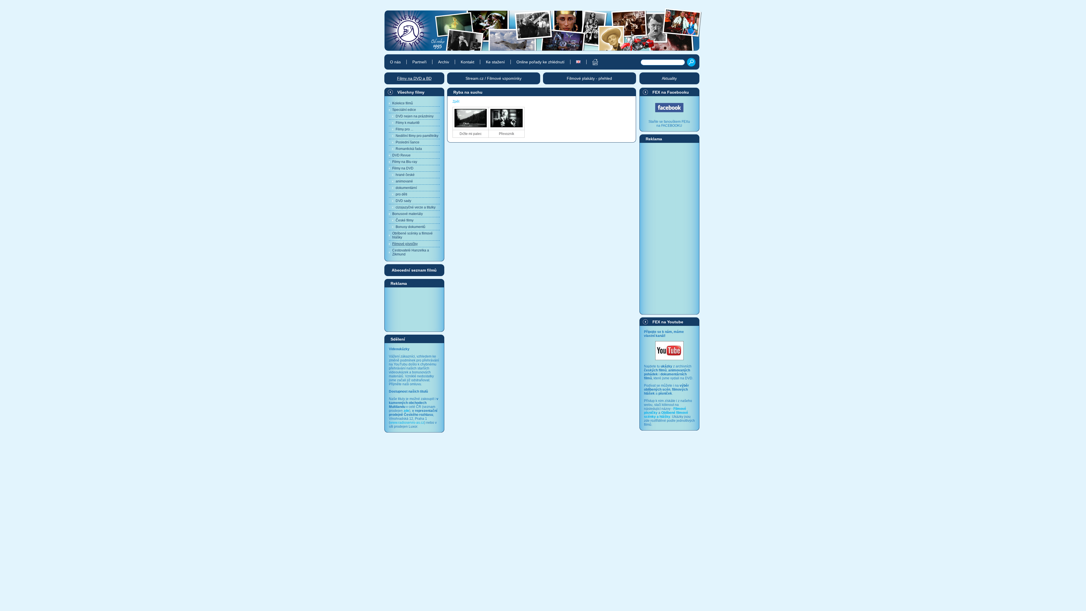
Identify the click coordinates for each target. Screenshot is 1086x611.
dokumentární (406, 188)
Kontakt (467, 62)
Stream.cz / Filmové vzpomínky (494, 78)
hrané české (405, 175)
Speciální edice (404, 110)
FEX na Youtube (667, 322)
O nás (395, 62)
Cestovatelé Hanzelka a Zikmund (410, 252)
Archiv (443, 62)
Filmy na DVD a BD (414, 78)
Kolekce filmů (402, 103)
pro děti (401, 194)
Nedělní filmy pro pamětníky (417, 136)
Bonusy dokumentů (410, 227)
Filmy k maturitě (408, 123)
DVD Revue (401, 155)
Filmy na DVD (402, 168)
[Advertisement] (414, 309)
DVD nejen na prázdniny (415, 116)
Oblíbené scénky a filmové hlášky (412, 235)
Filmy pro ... (404, 129)
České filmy (404, 220)
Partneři (419, 62)
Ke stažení (495, 62)
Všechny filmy (411, 92)
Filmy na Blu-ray (404, 162)
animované (404, 181)
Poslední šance (407, 142)
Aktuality (669, 78)
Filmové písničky (405, 244)
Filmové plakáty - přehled (589, 78)
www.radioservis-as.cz (407, 423)
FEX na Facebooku (670, 92)
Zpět (456, 102)
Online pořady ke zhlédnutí (540, 62)
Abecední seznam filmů (414, 270)
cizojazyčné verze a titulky (416, 207)
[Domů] (592, 62)
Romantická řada (409, 149)
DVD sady (403, 201)
